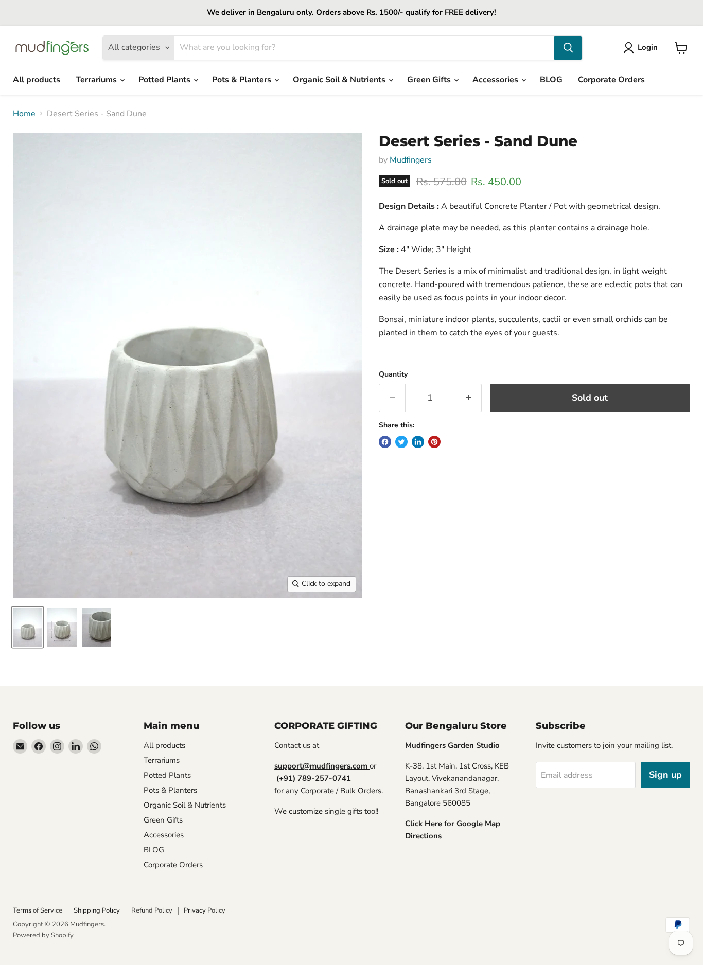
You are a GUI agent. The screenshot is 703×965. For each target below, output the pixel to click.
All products (36, 79)
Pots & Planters (242, 79)
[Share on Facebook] (385, 442)
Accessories (496, 79)
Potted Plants (165, 79)
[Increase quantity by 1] (468, 398)
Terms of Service (37, 910)
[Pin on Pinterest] (434, 442)
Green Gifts (430, 79)
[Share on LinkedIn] (418, 442)
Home (24, 113)
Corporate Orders (611, 79)
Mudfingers (411, 160)
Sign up (665, 775)
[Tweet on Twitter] (401, 442)
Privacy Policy (204, 910)
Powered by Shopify (43, 935)
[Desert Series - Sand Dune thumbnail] (27, 627)
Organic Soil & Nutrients (340, 79)
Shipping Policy (97, 910)
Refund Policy (151, 910)
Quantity (393, 374)
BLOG (551, 79)
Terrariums (97, 79)
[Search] (568, 48)
